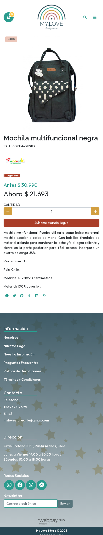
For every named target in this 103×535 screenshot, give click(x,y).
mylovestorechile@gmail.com (26, 420)
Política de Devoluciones (22, 371)
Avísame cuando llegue (51, 223)
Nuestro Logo (14, 346)
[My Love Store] (51, 17)
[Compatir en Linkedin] (36, 295)
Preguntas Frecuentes (21, 363)
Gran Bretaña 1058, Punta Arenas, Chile (34, 446)
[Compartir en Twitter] (14, 295)
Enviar (65, 503)
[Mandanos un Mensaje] (42, 485)
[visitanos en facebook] (20, 485)
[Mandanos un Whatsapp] (31, 485)
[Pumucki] (16, 160)
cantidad (12, 205)
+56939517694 (15, 407)
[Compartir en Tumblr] (29, 295)
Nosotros (11, 337)
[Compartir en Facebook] (7, 295)
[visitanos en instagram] (9, 485)
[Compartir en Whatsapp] (44, 295)
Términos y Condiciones (22, 379)
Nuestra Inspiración (19, 354)
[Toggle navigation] (94, 17)
